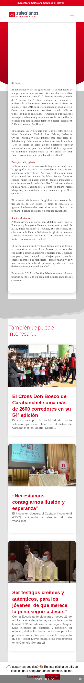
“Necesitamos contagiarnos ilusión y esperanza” (38, 502)
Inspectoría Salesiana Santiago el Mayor (41, 3)
